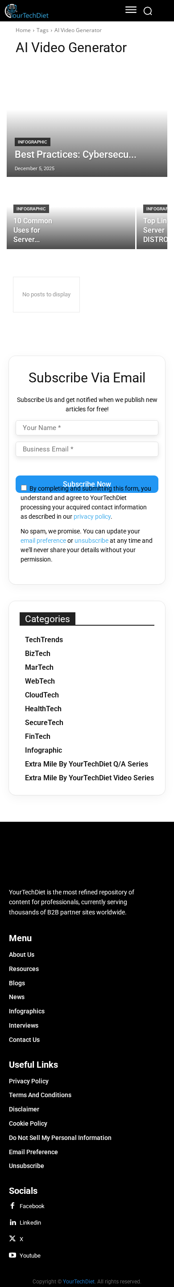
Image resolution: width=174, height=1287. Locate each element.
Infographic (32, 141)
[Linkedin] (12, 1223)
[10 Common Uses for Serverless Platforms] (71, 213)
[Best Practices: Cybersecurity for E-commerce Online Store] (87, 121)
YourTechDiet (79, 1282)
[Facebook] (12, 1206)
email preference (43, 540)
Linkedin (30, 1222)
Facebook (32, 1206)
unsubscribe (91, 540)
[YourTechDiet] (56, 11)
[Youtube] (12, 1256)
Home (23, 30)
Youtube (30, 1255)
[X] (12, 1239)
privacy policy (92, 516)
